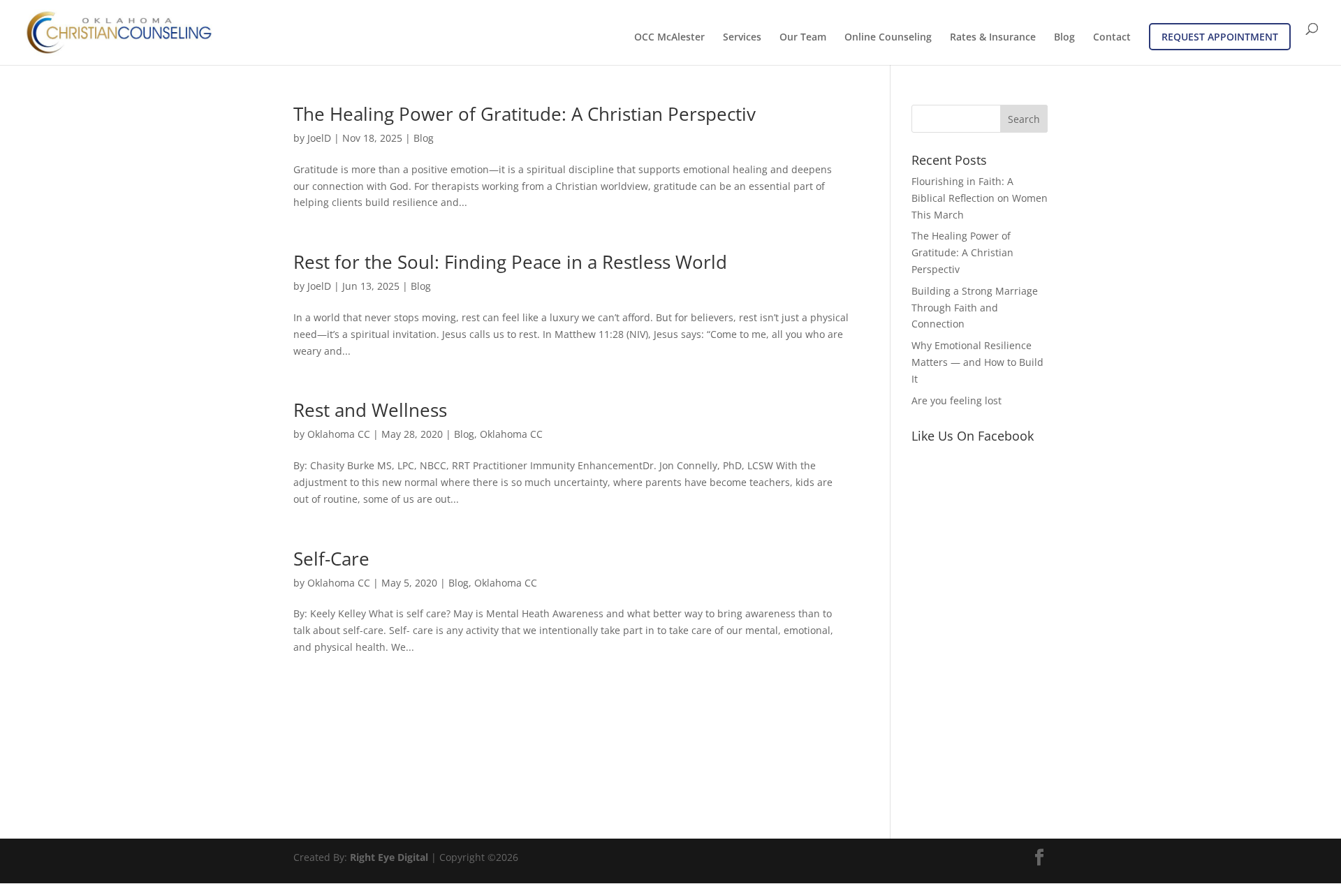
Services (742, 37)
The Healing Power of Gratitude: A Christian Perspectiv (524, 113)
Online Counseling (888, 37)
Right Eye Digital (389, 857)
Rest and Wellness (370, 409)
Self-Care (331, 558)
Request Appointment (1220, 36)
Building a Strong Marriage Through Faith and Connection (974, 307)
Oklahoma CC (338, 434)
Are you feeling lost (956, 400)
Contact (1112, 37)
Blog (1064, 37)
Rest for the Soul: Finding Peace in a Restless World (510, 261)
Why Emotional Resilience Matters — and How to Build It (977, 362)
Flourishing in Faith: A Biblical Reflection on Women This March (979, 198)
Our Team (802, 37)
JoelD (319, 138)
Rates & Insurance (993, 37)
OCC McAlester (669, 37)
